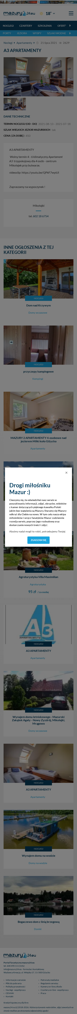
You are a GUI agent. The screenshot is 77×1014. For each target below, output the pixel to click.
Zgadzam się (38, 540)
